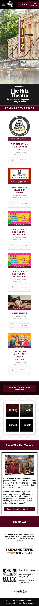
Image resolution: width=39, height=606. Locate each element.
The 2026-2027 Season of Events (19, 190)
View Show (23, 160)
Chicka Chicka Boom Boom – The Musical (19, 232)
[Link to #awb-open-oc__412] (4, 4)
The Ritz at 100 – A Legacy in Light (19, 147)
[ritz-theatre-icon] (10, 2)
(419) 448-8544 (24, 582)
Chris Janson (19, 313)
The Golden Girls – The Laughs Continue (19, 355)
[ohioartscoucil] (19, 590)
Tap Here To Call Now (26, 580)
